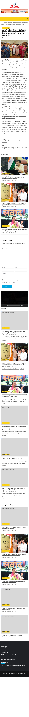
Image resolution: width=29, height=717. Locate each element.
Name (3, 267)
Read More (4, 340)
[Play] (2, 305)
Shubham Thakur (6, 37)
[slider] (13, 305)
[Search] (27, 19)
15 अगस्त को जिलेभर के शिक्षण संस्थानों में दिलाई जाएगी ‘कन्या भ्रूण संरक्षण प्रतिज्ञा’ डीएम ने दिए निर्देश (13, 177)
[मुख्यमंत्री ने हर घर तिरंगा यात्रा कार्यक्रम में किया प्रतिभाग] (14, 447)
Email (16, 267)
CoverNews (20, 673)
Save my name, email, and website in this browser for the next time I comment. (14, 281)
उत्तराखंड (3, 28)
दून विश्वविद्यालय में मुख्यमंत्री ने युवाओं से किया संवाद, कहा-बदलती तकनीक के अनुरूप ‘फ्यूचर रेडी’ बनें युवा (14, 230)
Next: (14, 147)
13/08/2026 (12, 180)
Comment (4, 248)
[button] (14, 299)
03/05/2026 (13, 37)
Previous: (13, 141)
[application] (14, 299)
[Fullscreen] (26, 305)
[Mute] (24, 305)
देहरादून (8, 28)
